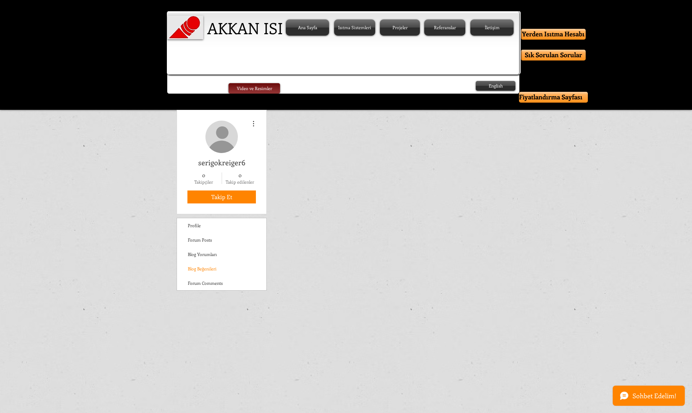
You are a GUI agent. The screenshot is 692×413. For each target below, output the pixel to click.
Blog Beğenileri (202, 268)
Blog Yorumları (202, 254)
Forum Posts (200, 240)
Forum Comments (205, 283)
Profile (194, 225)
